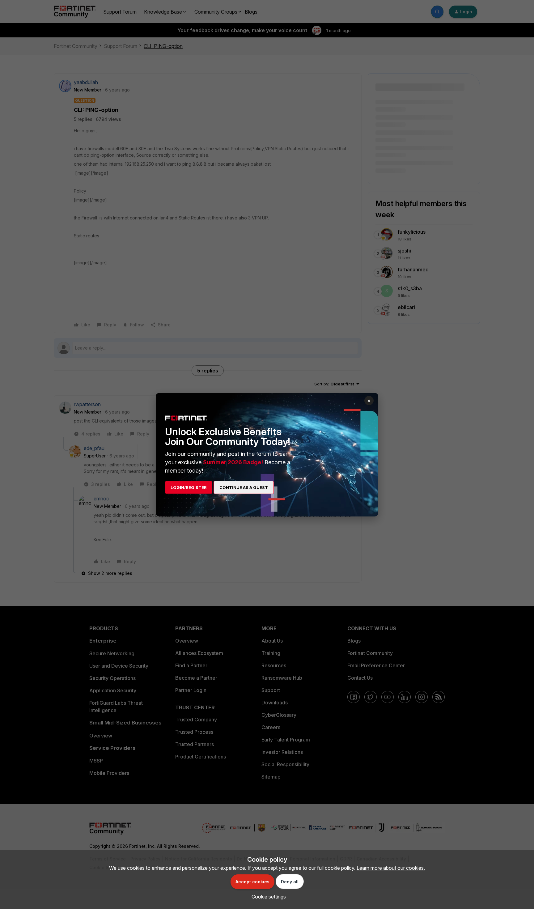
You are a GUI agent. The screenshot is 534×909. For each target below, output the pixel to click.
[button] (267, 897)
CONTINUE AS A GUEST (243, 487)
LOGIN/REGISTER (189, 487)
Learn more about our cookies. (391, 868)
